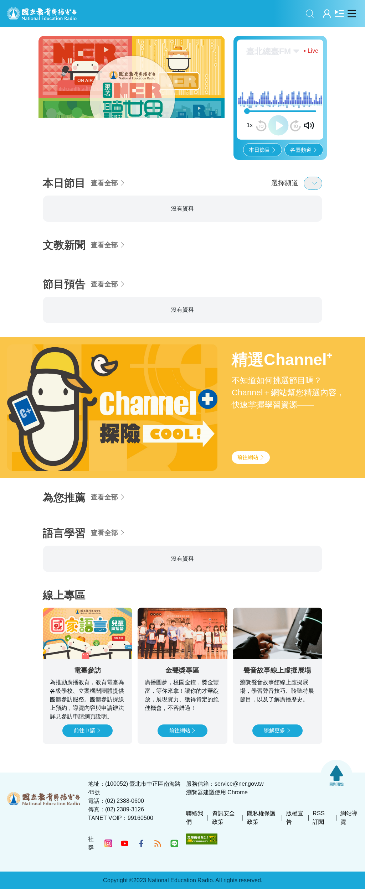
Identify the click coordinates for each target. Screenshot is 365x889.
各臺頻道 (301, 150)
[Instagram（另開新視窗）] (108, 843)
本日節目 (259, 150)
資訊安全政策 (223, 817)
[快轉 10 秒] (295, 126)
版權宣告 (294, 817)
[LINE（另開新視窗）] (174, 843)
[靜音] (309, 125)
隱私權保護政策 (261, 817)
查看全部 (104, 183)
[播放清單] (339, 13)
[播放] (278, 125)
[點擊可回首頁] (42, 13)
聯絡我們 (194, 817)
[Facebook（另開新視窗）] (141, 843)
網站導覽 (349, 817)
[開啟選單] (351, 13)
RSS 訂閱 (319, 817)
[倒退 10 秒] (261, 126)
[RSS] (157, 843)
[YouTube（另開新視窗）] (125, 843)
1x (250, 125)
